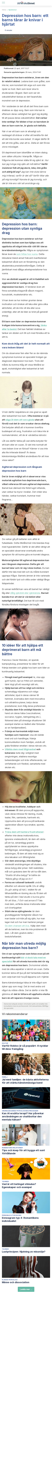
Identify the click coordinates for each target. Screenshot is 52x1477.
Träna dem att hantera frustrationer (24, 832)
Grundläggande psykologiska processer (20, 1111)
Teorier (5, 1181)
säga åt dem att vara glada (19, 419)
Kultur (5, 1043)
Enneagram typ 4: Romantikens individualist (20, 1219)
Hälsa (4, 10)
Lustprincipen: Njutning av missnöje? (23, 1251)
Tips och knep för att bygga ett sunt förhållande (23, 1152)
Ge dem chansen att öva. (17, 925)
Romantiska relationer (12, 1148)
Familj (4, 1077)
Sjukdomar (12, 10)
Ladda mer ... (26, 1289)
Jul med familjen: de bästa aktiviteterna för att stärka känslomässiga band (25, 1081)
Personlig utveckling (11, 1215)
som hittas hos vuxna (26, 254)
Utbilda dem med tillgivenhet (20, 749)
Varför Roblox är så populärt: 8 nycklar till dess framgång (25, 1047)
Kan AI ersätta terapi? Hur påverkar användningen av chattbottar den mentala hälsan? (23, 1116)
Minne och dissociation (15, 1282)
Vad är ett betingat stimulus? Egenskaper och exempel (19, 1186)
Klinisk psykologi (10, 1280)
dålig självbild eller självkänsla (25, 593)
